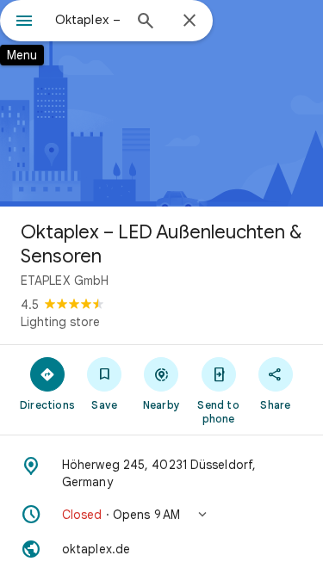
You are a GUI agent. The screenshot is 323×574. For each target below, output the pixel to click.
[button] (161, 514)
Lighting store (60, 322)
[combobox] (88, 19)
